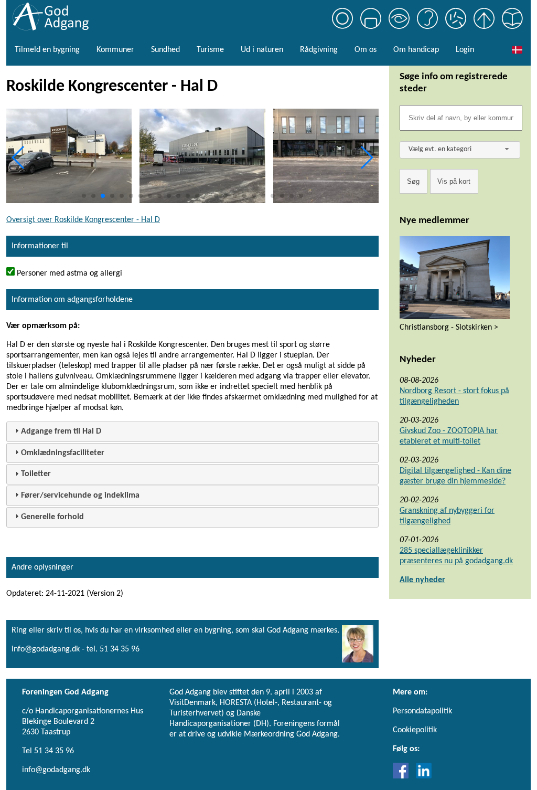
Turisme (210, 50)
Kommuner (115, 50)
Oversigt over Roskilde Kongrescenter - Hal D (83, 220)
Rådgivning (319, 50)
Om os (366, 50)
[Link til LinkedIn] (424, 776)
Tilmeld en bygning (47, 50)
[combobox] (460, 150)
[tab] (192, 432)
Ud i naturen (262, 50)
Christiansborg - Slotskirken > (449, 327)
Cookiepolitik (415, 730)
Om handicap (416, 50)
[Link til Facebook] (403, 776)
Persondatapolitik (422, 711)
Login (465, 50)
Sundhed (165, 50)
